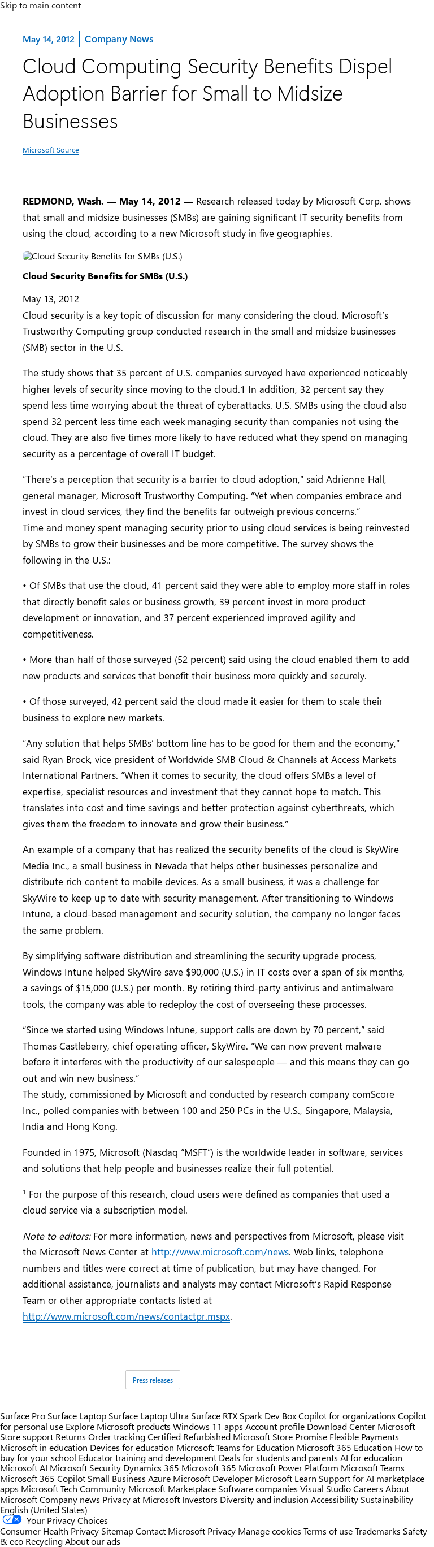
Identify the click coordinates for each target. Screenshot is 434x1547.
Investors (200, 1499)
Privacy (222, 1531)
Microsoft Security (85, 1468)
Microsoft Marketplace (172, 1488)
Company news (70, 1499)
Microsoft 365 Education (344, 1447)
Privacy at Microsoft (141, 1499)
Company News (118, 38)
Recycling (44, 1541)
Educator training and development (147, 1457)
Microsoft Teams (373, 1468)
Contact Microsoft (170, 1531)
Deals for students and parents (278, 1457)
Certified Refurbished (189, 1436)
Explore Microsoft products (118, 1426)
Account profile (275, 1426)
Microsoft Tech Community (73, 1488)
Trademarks (378, 1531)
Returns (70, 1436)
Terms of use (328, 1531)
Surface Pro (22, 1416)
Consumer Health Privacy (49, 1531)
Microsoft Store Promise (280, 1436)
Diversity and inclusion (264, 1499)
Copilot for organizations (347, 1416)
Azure (159, 1478)
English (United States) (44, 1509)
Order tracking (116, 1436)
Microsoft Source (51, 149)
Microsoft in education (44, 1447)
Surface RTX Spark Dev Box (243, 1416)
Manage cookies (269, 1531)
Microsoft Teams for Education (235, 1447)
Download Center (341, 1426)
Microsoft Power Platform (288, 1468)
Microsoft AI (23, 1468)
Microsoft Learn (285, 1478)
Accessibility (334, 1499)
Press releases (153, 1379)
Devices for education (132, 1447)
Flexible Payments (364, 1436)
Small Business (117, 1478)
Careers (368, 1488)
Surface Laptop (76, 1416)
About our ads (92, 1541)
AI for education (371, 1457)
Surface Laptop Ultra (148, 1416)
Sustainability (387, 1499)
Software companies (258, 1488)
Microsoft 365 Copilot (42, 1478)
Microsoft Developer (213, 1478)
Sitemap (117, 1531)
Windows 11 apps (208, 1426)
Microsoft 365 (208, 1468)
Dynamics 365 (151, 1468)
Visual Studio (325, 1488)
